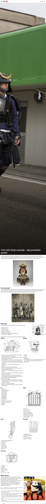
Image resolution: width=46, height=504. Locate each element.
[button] (44, 1)
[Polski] (41, 1)
